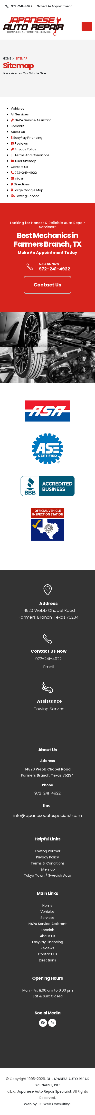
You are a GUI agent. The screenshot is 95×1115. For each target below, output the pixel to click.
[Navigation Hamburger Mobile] (87, 26)
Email (48, 667)
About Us (18, 132)
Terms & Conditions (48, 863)
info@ (19, 178)
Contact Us (19, 166)
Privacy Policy (25, 149)
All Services (20, 114)
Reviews (21, 143)
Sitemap (18, 65)
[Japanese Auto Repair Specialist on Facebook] (43, 1023)
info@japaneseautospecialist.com (47, 815)
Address (48, 603)
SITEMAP (21, 59)
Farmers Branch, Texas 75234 (48, 617)
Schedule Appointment (54, 6)
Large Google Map (28, 190)
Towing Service (27, 196)
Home (47, 905)
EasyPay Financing (27, 137)
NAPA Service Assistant (32, 120)
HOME (7, 59)
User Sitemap (25, 161)
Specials (17, 126)
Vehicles (17, 108)
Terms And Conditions (31, 155)
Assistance (49, 701)
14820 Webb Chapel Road (48, 610)
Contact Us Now (48, 651)
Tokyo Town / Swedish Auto (47, 875)
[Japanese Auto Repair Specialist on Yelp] (52, 1023)
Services (47, 917)
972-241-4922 (21, 6)
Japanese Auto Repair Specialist (44, 1091)
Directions (21, 184)
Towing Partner (47, 851)
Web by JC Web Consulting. (47, 1104)
